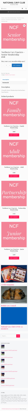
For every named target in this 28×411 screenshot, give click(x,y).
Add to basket (17, 65)
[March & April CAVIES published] (2, 368)
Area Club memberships (10, 17)
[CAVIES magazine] (14, 281)
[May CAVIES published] (2, 361)
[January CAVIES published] (2, 382)
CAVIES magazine (7, 284)
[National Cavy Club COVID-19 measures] (14, 323)
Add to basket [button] (14, 134)
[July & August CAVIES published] (2, 347)
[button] (24, 25)
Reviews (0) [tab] (6, 82)
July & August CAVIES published (9, 350)
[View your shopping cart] (22, 8)
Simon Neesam (23, 408)
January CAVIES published (7, 385)
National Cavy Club (14, 2)
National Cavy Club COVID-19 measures (12, 328)
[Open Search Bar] (26, 8)
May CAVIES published (6, 364)
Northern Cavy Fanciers (10, 74)
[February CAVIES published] (2, 375)
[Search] (18, 336)
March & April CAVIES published (9, 371)
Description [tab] (6, 79)
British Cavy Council (8, 305)
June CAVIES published (7, 357)
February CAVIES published (8, 378)
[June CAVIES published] (2, 354)
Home (2, 17)
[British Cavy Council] (14, 302)
